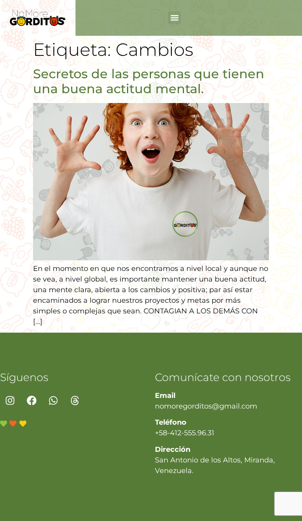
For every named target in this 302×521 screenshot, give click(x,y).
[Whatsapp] (53, 400)
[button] (174, 17)
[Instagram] (10, 400)
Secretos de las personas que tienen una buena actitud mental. (148, 81)
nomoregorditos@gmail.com (206, 406)
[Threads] (75, 400)
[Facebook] (31, 400)
